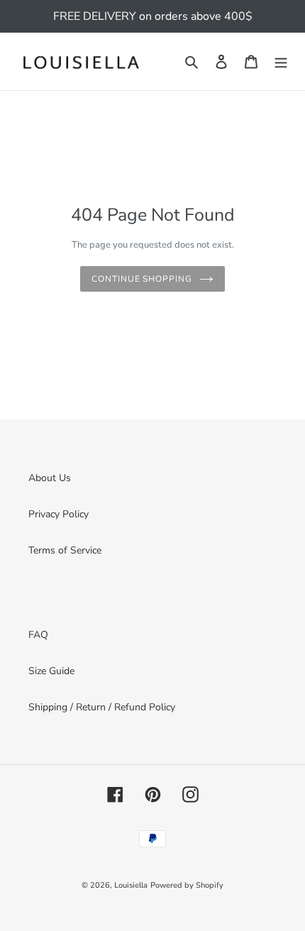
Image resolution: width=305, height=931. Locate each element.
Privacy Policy (58, 514)
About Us (49, 478)
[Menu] (281, 62)
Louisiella (131, 885)
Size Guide (51, 671)
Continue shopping (142, 279)
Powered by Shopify (186, 885)
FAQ (38, 634)
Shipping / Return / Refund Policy (101, 707)
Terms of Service (64, 550)
